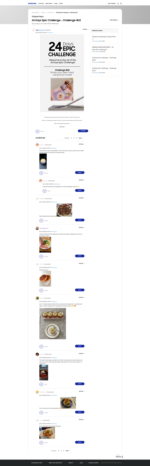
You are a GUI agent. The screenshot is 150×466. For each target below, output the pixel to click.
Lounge (55, 3)
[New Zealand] (32, 3)
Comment (83, 131)
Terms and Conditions (55, 463)
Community (41, 3)
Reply (79, 172)
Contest (61, 3)
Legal (81, 463)
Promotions (50, 32)
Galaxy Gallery (48, 3)
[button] (85, 29)
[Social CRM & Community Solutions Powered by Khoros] (119, 456)
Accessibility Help (36, 463)
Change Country (94, 463)
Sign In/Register (112, 3)
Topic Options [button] (113, 20)
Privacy (71, 463)
